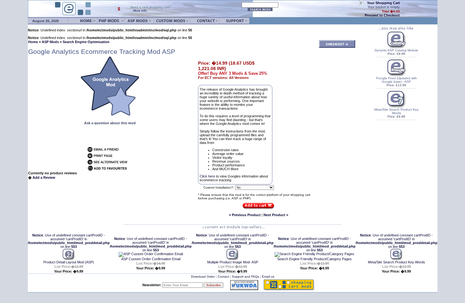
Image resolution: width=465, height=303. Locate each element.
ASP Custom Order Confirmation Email (150, 259)
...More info (138, 10)
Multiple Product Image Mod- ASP (232, 262)
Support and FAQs (245, 276)
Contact (223, 276)
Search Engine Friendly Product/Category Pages (314, 259)
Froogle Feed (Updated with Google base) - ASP (396, 79)
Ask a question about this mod (110, 123)
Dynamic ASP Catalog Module (396, 50)
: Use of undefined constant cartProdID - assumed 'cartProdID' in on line (69, 240)
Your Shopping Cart (383, 3)
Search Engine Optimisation (86, 42)
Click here (208, 176)
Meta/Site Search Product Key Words (396, 111)
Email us (268, 276)
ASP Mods (50, 42)
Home (33, 42)
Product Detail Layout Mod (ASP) (68, 262)
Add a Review (44, 177)
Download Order (203, 276)
